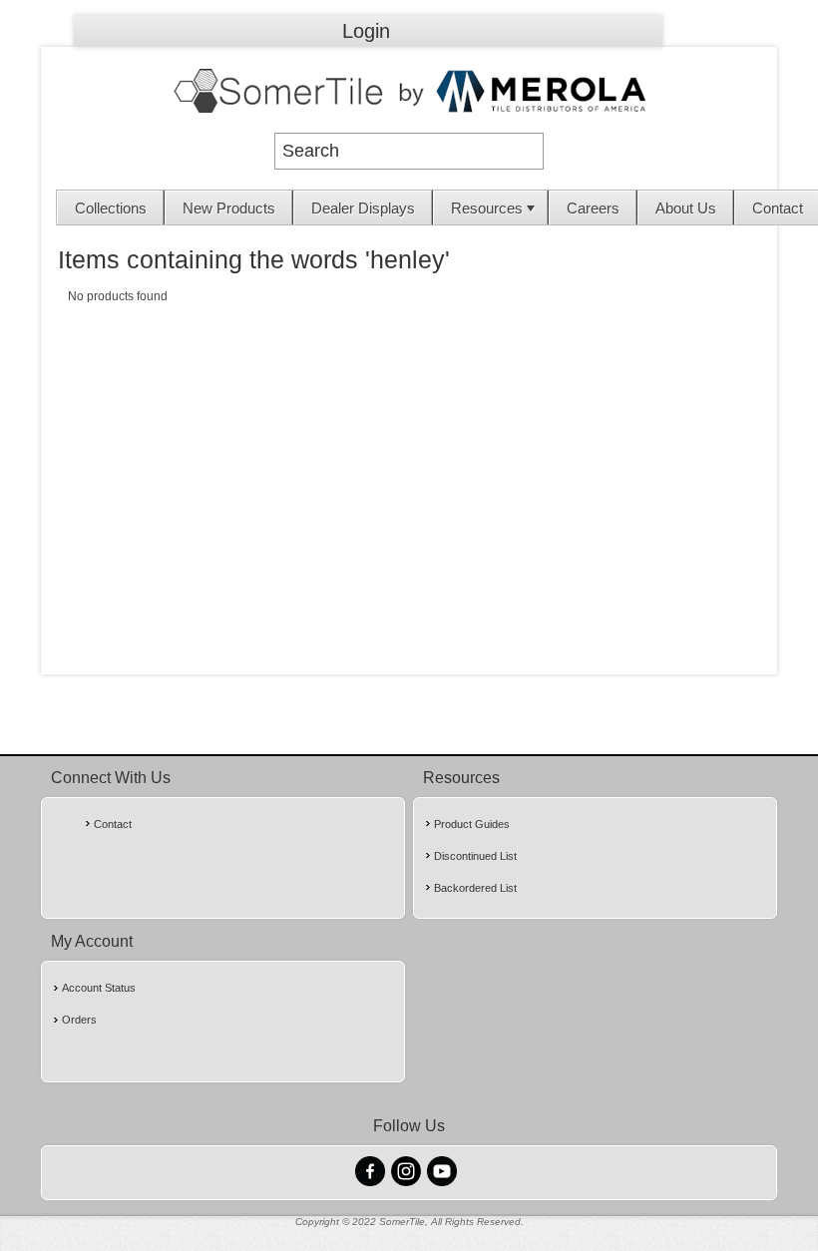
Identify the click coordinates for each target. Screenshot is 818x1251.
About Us (685, 208)
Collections (111, 208)
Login (366, 31)
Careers (593, 208)
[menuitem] (111, 207)
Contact (113, 824)
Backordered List (475, 888)
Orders (79, 1020)
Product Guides (472, 824)
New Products (229, 208)
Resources (487, 208)
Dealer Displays (363, 208)
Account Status (99, 988)
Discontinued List (475, 856)
